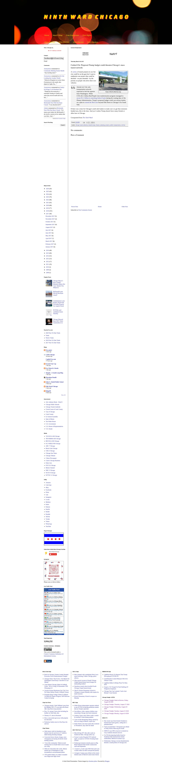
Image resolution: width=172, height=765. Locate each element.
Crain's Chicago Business (53, 460)
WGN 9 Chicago (50, 472)
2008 (47, 272)
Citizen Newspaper (51, 458)
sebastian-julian (92, 761)
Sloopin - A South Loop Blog (54, 373)
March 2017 (49, 241)
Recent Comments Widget (60, 118)
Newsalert (49, 350)
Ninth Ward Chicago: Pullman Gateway (53, 623)
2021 (47, 202)
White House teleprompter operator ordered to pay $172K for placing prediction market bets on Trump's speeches (86, 707)
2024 (47, 194)
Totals (47, 335)
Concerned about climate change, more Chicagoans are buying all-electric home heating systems (55, 738)
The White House (51, 421)
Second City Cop (51, 364)
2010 (47, 267)
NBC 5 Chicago (50, 470)
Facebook (48, 490)
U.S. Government (51, 424)
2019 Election (78, 42)
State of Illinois (50, 419)
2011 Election (49, 42)
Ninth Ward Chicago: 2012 (54, 593)
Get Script (48, 634)
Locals (47, 499)
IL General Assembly (52, 416)
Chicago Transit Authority (53, 407)
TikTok (48, 516)
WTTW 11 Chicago (51, 475)
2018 (47, 211)
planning (102, 125)
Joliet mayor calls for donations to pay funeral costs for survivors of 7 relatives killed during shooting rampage (55, 732)
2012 (47, 261)
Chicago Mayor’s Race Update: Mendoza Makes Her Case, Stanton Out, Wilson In (59, 284)
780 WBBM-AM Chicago (53, 438)
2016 (47, 250)
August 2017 (49, 227)
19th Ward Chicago (52, 386)
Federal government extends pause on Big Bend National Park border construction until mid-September (86, 744)
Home (46, 35)
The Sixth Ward (88, 117)
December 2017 (50, 216)
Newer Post (74, 206)
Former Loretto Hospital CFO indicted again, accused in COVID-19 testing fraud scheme (86, 738)
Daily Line (49, 463)
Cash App (48, 485)
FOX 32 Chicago (51, 465)
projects (107, 125)
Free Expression (72, 35)
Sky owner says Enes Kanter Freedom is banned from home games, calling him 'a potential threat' (115, 722)
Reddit (47, 511)
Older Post (125, 206)
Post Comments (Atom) (85, 210)
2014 (47, 256)
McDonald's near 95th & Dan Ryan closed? (58, 293)
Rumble (48, 514)
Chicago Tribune (50, 455)
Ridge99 (48, 391)
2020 (47, 205)
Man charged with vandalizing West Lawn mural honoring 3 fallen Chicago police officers (86, 676)
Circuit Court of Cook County (54, 409)
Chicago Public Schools (52, 404)
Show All (63, 395)
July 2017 (49, 230)
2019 (47, 208)
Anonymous (47, 68)
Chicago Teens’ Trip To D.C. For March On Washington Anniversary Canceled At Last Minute (56, 680)
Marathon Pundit (51, 377)
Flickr (47, 492)
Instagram (48, 497)
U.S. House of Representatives (54, 426)
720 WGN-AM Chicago (53, 436)
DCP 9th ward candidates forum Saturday (58, 311)
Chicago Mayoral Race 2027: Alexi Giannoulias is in (58, 321)
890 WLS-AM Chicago (52, 441)
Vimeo (47, 521)
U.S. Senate (49, 429)
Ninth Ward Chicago (52, 602)
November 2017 (50, 219)
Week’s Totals (50, 338)
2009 (47, 270)
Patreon (48, 507)
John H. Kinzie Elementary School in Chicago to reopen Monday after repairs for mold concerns (86, 692)
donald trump (91, 125)
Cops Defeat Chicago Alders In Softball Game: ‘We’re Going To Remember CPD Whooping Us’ (56, 686)
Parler (47, 504)
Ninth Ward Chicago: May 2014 (55, 614)
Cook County (49, 414)
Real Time (53, 634)
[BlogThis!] (89, 122)
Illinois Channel (50, 468)
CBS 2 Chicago (50, 451)
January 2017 (50, 247)
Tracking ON (59, 634)
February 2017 (50, 244)
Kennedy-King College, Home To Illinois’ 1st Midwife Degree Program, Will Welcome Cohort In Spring (57, 696)
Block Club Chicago (51, 448)
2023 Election (92, 42)
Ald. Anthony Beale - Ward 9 (54, 402)
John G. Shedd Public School (54, 382)
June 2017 (49, 233)
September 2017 (50, 224)
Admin (46, 108)
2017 (47, 213)
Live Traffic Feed (54, 589)
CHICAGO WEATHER (99, 53)
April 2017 (49, 238)
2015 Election (64, 42)
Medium (48, 502)
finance (98, 125)
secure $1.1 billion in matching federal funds (91, 98)
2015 (47, 253)
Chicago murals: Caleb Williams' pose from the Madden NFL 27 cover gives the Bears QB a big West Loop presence (56, 707)
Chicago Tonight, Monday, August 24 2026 (116, 713)
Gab (47, 494)
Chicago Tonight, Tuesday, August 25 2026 (116, 711)
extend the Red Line (91, 102)
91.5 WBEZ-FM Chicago (53, 443)
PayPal (48, 509)
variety (74, 72)
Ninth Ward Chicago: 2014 (54, 606)
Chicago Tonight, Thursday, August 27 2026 (116, 704)
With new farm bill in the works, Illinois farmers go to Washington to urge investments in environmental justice (55, 750)
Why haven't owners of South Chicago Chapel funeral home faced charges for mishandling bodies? (85, 682)
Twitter (48, 519)
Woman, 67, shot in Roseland (52, 715)
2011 (47, 264)
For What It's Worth (52, 368)
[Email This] (87, 122)
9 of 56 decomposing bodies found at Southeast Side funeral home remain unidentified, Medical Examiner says (114, 736)
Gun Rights (87, 35)
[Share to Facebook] (92, 122)
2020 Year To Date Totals (53, 333)
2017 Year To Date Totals (53, 342)
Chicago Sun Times (51, 453)
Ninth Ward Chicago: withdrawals (55, 627)
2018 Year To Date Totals (53, 340)
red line (123, 125)
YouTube (48, 526)
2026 (47, 188)
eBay (47, 487)
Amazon (48, 482)
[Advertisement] (99, 190)
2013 (47, 258)
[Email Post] (83, 122)
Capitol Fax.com (51, 359)
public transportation (115, 125)
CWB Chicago (50, 354)
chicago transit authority (82, 125)
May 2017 (49, 235)
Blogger (107, 761)
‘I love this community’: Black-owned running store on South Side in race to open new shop (56, 744)
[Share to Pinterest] (94, 122)
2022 (47, 200)
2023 (47, 197)
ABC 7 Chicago (50, 446)
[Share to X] (90, 122)
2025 (47, 191)
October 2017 (50, 221)
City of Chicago (50, 412)
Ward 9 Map (57, 35)
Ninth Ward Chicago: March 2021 (55, 610)
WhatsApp (49, 524)
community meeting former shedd (54, 71)
